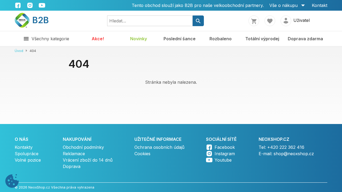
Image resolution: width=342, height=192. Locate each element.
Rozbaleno (220, 38)
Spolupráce (26, 153)
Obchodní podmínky (83, 147)
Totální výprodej (262, 38)
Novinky (138, 38)
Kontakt (319, 5)
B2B (37, 20)
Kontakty (24, 147)
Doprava (71, 166)
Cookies (142, 153)
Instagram (225, 153)
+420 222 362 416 (285, 147)
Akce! (98, 38)
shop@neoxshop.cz (294, 153)
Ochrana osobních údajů (159, 147)
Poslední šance (180, 38)
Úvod (19, 51)
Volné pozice (28, 160)
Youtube (223, 160)
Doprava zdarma (305, 38)
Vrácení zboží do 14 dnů (87, 160)
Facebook (225, 147)
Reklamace (74, 153)
